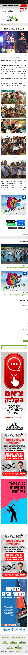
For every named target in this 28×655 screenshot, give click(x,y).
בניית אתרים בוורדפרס (20, 651)
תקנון (8, 637)
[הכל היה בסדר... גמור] (14, 41)
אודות (23, 637)
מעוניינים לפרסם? (16, 637)
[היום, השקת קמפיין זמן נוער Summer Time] (14, 281)
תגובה (27, 309)
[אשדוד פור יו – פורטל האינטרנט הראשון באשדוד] (14, 17)
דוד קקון (22, 231)
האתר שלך (26, 334)
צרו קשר (3, 637)
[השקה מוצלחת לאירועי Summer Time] (14, 254)
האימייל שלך (25, 329)
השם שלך (25, 324)
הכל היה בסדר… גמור (14, 28)
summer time (24, 234)
